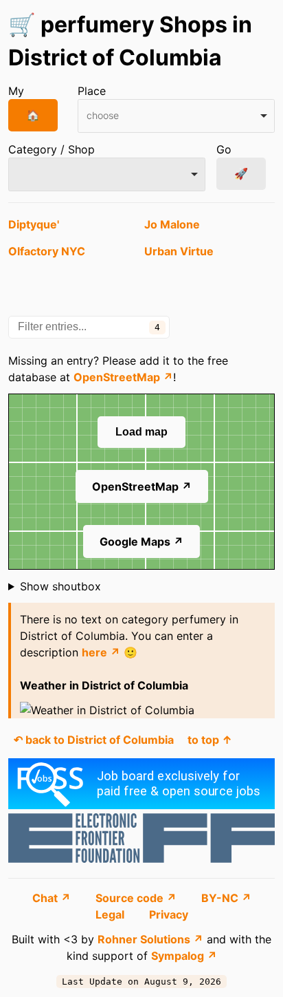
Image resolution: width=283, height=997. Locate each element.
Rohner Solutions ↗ (150, 939)
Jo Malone (172, 224)
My (16, 91)
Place (92, 91)
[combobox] (176, 116)
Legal (111, 914)
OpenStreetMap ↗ (123, 377)
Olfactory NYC (46, 251)
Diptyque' (33, 224)
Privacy (168, 914)
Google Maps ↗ (141, 541)
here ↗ (101, 652)
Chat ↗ (52, 898)
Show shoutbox (60, 586)
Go (223, 149)
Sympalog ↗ (184, 956)
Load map (141, 432)
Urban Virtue (179, 251)
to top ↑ (210, 740)
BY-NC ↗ (226, 898)
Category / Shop (51, 149)
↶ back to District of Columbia (94, 740)
